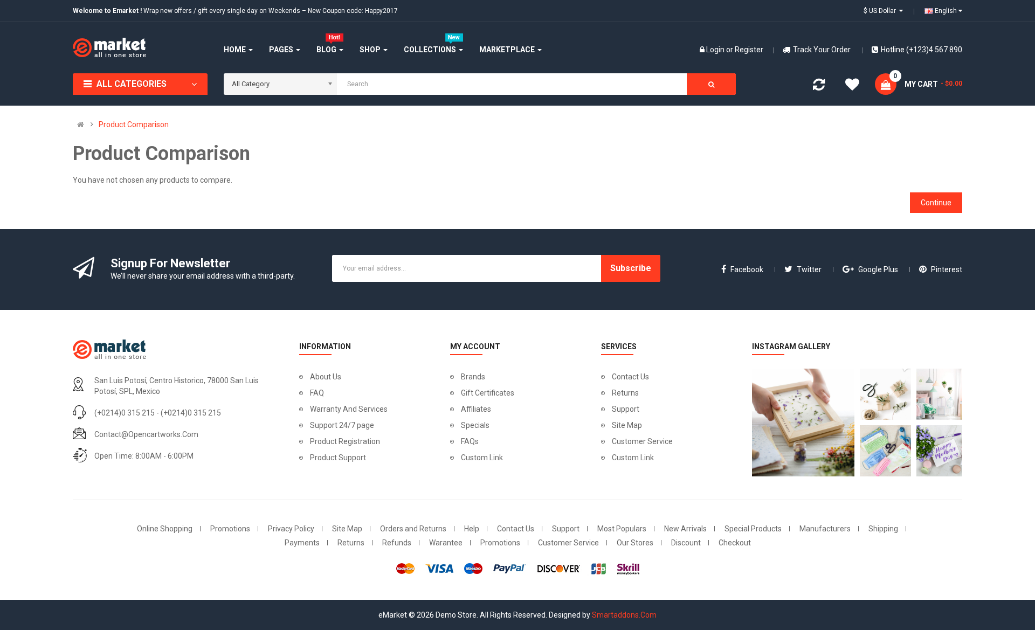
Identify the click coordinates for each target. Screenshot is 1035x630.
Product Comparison (134, 124)
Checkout (735, 542)
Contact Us (630, 376)
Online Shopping (164, 528)
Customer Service (642, 441)
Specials (475, 425)
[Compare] (819, 86)
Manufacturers (825, 528)
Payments (302, 542)
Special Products (753, 528)
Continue (936, 202)
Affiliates (476, 409)
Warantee (446, 542)
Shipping (883, 528)
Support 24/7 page (342, 425)
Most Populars (621, 528)
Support (625, 409)
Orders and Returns (413, 528)
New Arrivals (685, 528)
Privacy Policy (291, 528)
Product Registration (345, 441)
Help (471, 528)
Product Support (338, 457)
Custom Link (482, 457)
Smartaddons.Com (624, 615)
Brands (473, 376)
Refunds (396, 542)
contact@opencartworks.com (146, 434)
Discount (686, 542)
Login (716, 49)
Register (749, 49)
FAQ (317, 393)
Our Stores (635, 542)
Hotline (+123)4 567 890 (921, 49)
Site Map (627, 425)
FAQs (470, 441)
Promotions (230, 528)
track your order (822, 49)
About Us (325, 376)
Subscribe (630, 268)
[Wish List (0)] (852, 86)
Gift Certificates (487, 393)
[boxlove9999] (800, 422)
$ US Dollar (881, 11)
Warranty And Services (349, 409)
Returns (625, 393)
